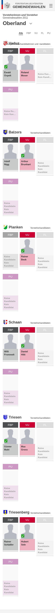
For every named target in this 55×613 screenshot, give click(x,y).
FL (42, 33)
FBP (28, 33)
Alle (21, 33)
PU (48, 33)
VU (36, 33)
